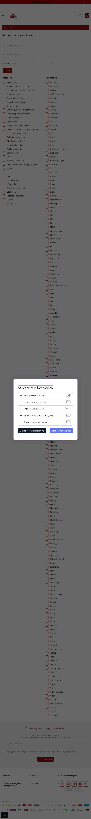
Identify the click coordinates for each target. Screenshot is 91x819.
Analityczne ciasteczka (34, 409)
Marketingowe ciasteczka (35, 402)
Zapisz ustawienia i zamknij (32, 431)
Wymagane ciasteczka (34, 395)
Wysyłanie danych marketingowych (39, 415)
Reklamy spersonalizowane (35, 422)
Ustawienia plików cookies (35, 387)
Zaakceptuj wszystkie (61, 431)
